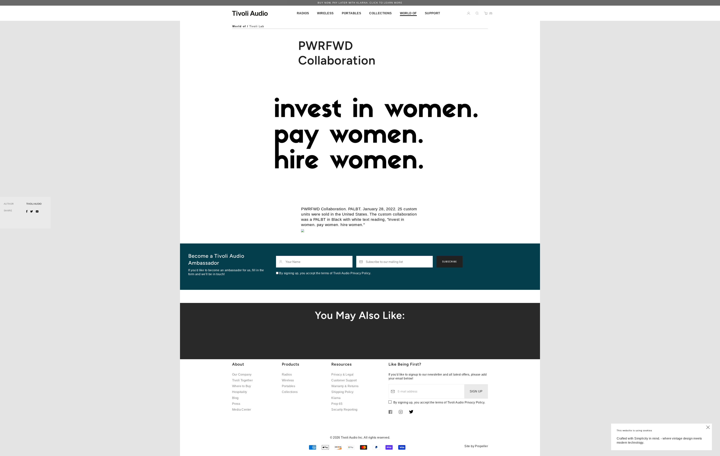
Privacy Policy (474, 402)
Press (236, 403)
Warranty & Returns (344, 386)
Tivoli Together (242, 380)
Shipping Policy (342, 392)
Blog (235, 398)
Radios (287, 374)
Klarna (335, 398)
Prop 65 (336, 403)
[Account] (468, 13)
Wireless (288, 380)
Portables (288, 386)
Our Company (241, 374)
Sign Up (476, 391)
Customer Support (344, 380)
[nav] (303, 13)
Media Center (241, 409)
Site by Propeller (476, 446)
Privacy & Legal (342, 374)
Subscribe (449, 261)
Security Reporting (344, 409)
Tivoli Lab (256, 26)
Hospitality (239, 392)
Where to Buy (241, 386)
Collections (290, 392)
